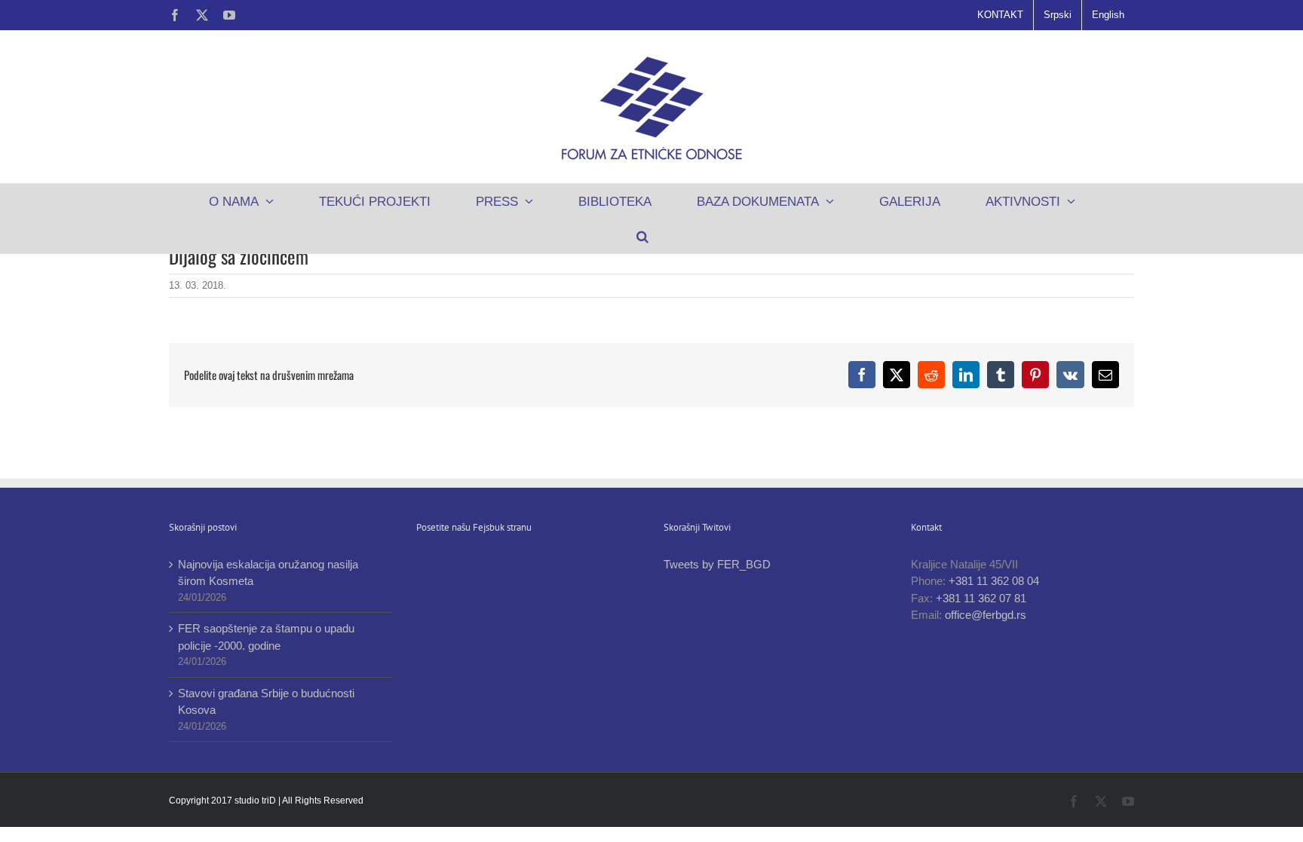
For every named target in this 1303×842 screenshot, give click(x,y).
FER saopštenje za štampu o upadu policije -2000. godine (266, 637)
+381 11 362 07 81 (981, 598)
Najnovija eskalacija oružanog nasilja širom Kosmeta (268, 573)
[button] (642, 236)
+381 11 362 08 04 (994, 580)
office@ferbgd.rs (985, 614)
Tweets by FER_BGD (717, 564)
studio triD (256, 800)
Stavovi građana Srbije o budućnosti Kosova (266, 702)
